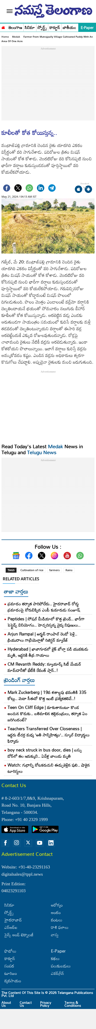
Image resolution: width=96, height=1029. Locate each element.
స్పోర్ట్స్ (42, 27)
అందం (56, 912)
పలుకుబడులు (61, 966)
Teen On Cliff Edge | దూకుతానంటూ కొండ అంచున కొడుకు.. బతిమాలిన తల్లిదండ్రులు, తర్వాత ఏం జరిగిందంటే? (47, 713)
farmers (54, 570)
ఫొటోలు (10, 951)
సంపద (9, 966)
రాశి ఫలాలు (59, 927)
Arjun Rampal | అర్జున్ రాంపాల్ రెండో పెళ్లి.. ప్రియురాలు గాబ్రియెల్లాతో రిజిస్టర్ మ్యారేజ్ (42, 637)
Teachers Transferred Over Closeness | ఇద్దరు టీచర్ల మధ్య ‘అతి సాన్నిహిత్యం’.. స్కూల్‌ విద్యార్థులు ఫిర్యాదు (49, 735)
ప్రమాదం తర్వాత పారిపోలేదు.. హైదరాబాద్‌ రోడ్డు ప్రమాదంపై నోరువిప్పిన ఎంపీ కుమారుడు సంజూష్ (44, 607)
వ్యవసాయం (12, 981)
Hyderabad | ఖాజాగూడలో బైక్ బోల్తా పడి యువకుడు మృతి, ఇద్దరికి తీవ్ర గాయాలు (48, 652)
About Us (6, 1004)
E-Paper (87, 27)
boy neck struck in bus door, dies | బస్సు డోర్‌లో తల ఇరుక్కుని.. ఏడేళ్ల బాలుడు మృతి (45, 753)
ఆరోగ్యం (57, 905)
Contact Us (26, 1004)
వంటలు (56, 920)
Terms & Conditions (72, 1004)
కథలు (55, 958)
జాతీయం (69, 27)
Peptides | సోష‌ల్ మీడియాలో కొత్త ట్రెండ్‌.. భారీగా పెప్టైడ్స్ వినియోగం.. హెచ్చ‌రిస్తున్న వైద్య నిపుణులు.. (46, 622)
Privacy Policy (45, 1004)
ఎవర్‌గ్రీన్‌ (57, 973)
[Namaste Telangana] (3, 27)
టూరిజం (10, 973)
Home (5, 36)
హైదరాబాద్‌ (13, 920)
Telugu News (41, 452)
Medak (16, 36)
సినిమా (30, 27)
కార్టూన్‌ (9, 958)
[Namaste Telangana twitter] (28, 843)
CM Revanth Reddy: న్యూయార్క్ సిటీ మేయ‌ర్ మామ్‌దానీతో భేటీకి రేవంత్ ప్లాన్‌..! (44, 667)
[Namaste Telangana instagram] (17, 843)
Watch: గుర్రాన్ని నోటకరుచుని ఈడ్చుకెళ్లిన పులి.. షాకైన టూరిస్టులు (49, 768)
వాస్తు (55, 935)
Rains (68, 570)
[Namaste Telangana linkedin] (51, 843)
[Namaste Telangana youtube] (40, 843)
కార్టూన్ (54, 27)
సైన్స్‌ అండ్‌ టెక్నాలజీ (18, 935)
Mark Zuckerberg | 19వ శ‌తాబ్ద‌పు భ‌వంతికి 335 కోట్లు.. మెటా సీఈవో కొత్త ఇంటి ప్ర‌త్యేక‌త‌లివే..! (47, 695)
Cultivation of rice (31, 570)
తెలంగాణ (15, 27)
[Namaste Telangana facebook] (5, 843)
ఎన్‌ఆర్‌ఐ (10, 927)
